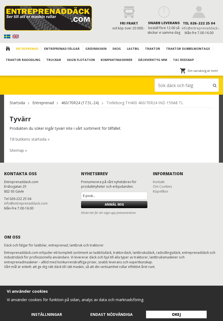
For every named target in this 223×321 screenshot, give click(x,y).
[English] (16, 36)
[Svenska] (7, 36)
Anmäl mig (114, 204)
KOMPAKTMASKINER (116, 60)
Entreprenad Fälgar (62, 49)
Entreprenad (27, 49)
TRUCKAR (53, 60)
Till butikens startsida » (29, 139)
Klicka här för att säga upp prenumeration (108, 213)
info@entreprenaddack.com (26, 203)
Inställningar (46, 314)
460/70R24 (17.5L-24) (80, 102)
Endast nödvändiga (111, 314)
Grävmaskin (96, 49)
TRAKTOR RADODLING (23, 60)
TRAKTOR (152, 49)
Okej (176, 314)
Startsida (17, 102)
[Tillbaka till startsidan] (8, 48)
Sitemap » (18, 150)
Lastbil (133, 49)
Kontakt (159, 182)
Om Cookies (162, 186)
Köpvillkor (160, 191)
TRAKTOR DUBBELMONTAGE (188, 49)
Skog (116, 49)
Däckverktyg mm (152, 60)
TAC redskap (183, 60)
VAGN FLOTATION (81, 60)
